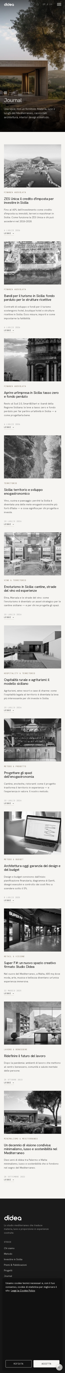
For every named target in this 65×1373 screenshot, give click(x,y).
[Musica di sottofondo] (59, 1367)
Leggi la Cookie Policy (23, 1290)
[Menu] (59, 4)
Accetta (46, 1363)
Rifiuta (18, 1363)
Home (12, 92)
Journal (8, 1276)
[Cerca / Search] (37, 4)
